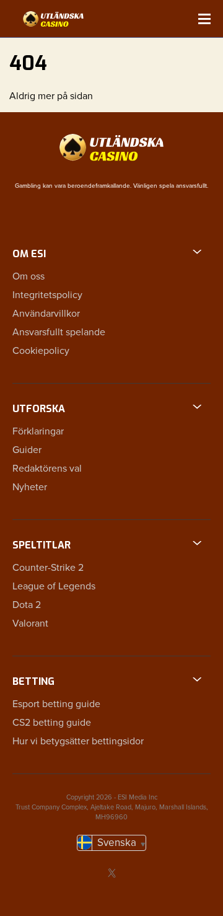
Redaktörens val (47, 468)
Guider (27, 450)
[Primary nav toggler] (204, 19)
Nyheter (29, 487)
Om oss (28, 276)
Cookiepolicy (40, 351)
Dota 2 (26, 605)
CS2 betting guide (51, 722)
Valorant (30, 623)
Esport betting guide (56, 704)
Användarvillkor (46, 313)
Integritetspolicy (47, 295)
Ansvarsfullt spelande (58, 332)
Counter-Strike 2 (48, 567)
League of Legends (53, 586)
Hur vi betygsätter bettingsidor (78, 741)
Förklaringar (38, 431)
